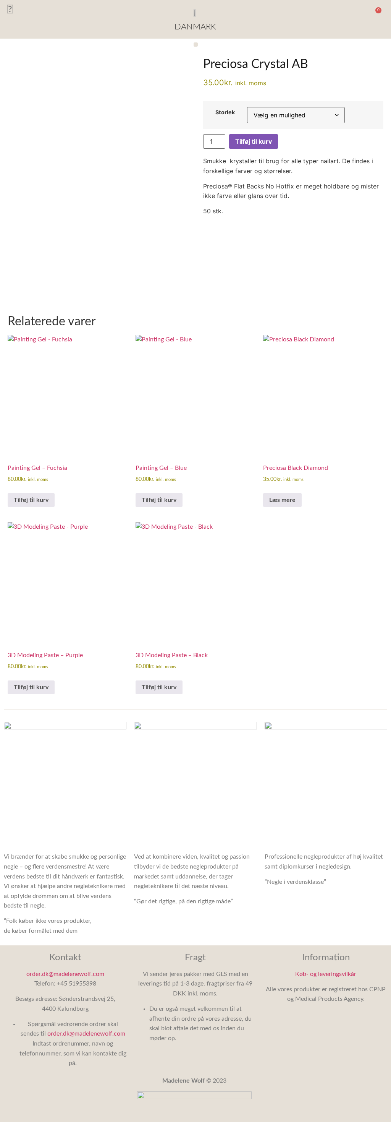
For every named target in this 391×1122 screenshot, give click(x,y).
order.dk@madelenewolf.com (65, 974)
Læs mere (282, 500)
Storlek (225, 112)
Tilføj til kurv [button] (31, 500)
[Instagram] (10, 10)
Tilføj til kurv (253, 141)
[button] (361, 11)
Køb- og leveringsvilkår (325, 974)
